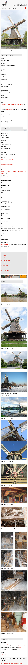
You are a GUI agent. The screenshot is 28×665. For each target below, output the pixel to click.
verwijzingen (5, 265)
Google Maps (9, 109)
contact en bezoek (7, 130)
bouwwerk (5, 255)
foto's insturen (5, 654)
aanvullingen (5, 273)
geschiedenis (6, 270)
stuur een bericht (26, 5)
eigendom (5, 267)
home (14, 4)
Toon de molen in (12, 104)
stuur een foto (24, 5)
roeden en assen (6, 260)
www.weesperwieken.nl (7, 164)
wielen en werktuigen (7, 262)
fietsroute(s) (4, 244)
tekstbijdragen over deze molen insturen (11, 644)
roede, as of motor (21, 646)
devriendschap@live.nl (7, 159)
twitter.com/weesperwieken (8, 177)
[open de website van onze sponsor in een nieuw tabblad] (14, 277)
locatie (4, 252)
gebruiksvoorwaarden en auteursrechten (11, 663)
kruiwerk (5, 257)
